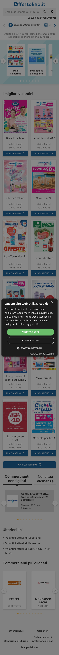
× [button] (52, 302)
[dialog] (29, 327)
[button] (29, 348)
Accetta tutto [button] (30, 332)
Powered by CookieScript (42, 354)
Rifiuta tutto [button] (30, 340)
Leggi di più (32, 324)
